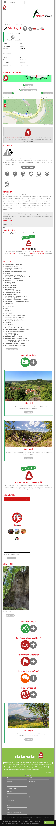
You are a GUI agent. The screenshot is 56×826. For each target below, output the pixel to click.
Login (8, 784)
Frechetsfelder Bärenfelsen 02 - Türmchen (16, 296)
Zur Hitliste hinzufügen (15, 177)
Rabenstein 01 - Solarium (19, 25)
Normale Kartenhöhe (8, 98)
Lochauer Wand (9, 284)
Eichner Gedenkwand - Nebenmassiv (14, 331)
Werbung (9, 805)
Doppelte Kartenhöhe (46, 98)
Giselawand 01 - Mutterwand (12, 278)
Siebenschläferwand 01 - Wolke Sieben (15, 315)
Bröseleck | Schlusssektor (11, 294)
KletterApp (9, 791)
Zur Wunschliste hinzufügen (23, 178)
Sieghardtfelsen (9, 324)
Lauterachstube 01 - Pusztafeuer (13, 319)
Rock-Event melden (28, 167)
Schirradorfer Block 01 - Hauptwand (14, 342)
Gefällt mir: (6, 209)
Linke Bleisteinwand (10, 312)
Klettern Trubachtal (34, 797)
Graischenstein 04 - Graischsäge (13, 264)
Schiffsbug (7, 326)
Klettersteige (11, 800)
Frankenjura (8, 25)
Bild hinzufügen (39, 176)
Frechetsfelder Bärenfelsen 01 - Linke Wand (16, 300)
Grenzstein (8, 305)
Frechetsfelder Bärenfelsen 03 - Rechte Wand (17, 301)
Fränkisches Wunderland (11, 266)
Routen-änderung (7, 177)
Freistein (7, 308)
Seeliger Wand (8, 314)
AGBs (8, 809)
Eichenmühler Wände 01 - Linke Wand (15, 343)
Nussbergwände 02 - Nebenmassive (14, 321)
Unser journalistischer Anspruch (14, 812)
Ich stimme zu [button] (48, 822)
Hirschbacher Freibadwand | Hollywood (15, 345)
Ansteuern (7, 186)
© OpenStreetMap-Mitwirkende (48, 124)
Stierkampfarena (9, 270)
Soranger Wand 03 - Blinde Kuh (13, 293)
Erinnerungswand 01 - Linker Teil (13, 275)
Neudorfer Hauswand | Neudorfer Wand (15, 271)
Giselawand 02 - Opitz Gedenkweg (14, 280)
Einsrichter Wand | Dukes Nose (13, 298)
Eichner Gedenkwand (10, 333)
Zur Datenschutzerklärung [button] (31, 823)
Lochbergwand (8, 273)
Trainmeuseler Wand (10, 287)
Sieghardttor (8, 322)
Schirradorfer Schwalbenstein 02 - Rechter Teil (17, 340)
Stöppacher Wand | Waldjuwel (12, 335)
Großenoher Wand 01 (10, 289)
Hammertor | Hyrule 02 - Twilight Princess (16, 338)
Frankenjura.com (10, 777)
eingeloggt (11, 233)
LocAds (31, 141)
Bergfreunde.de (11, 797)
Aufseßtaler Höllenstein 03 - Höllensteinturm (17, 329)
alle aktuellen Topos (11, 349)
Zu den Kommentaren (47, 177)
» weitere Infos (48, 773)
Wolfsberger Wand (9, 310)
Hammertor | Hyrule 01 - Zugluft (13, 336)
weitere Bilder (11, 558)
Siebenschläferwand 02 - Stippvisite (14, 317)
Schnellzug (29, 85)
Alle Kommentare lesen (9, 228)
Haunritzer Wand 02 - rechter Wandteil (15, 328)
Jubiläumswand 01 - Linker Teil (13, 291)
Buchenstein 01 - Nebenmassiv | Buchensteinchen (18, 277)
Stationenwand (9, 303)
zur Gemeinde (28, 412)
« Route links (7, 93)
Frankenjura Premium (11, 788)
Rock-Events (31, 777)
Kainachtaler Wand (10, 282)
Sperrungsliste (32, 781)
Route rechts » (48, 93)
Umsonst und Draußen (11, 285)
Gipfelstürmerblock (10, 307)
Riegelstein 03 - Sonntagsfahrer (13, 268)
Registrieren (9, 781)
